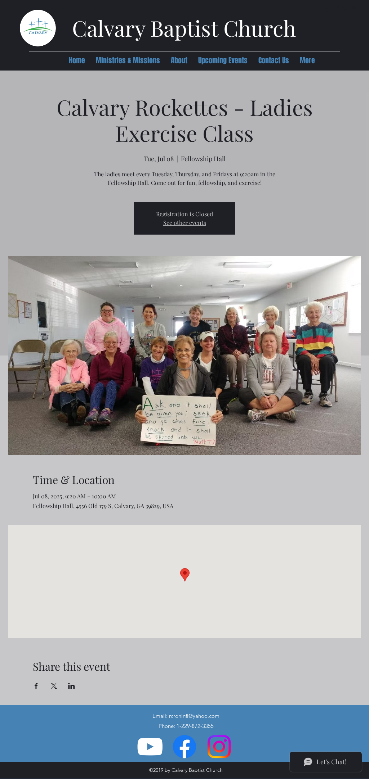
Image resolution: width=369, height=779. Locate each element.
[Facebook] (184, 746)
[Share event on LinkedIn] (71, 686)
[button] (127, 60)
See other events (184, 222)
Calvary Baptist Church (184, 27)
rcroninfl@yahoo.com (194, 715)
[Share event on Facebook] (36, 686)
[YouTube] (149, 746)
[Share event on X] (53, 686)
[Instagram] (219, 746)
